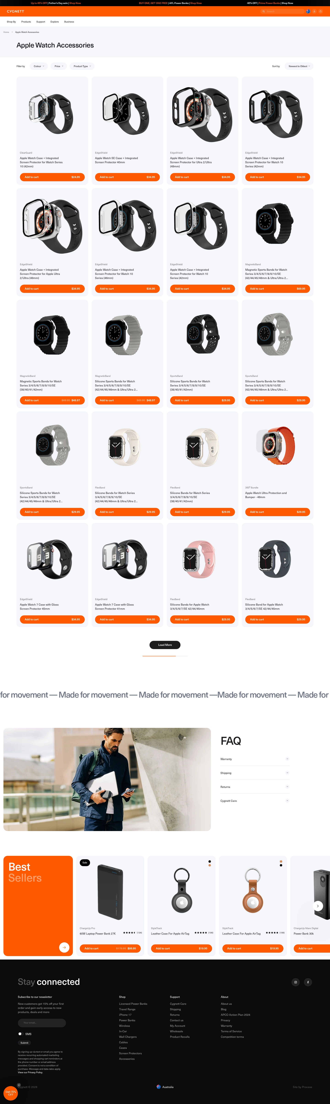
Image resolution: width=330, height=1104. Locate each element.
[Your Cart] (320, 11)
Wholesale (176, 1031)
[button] (10, 1093)
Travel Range (127, 1009)
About (224, 997)
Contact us (176, 1020)
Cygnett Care (178, 1003)
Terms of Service (231, 1031)
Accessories (127, 1059)
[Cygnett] (16, 11)
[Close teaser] (19, 1085)
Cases (123, 1048)
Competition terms (232, 1037)
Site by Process (302, 1087)
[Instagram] (296, 982)
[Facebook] (308, 982)
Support (175, 997)
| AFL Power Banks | (121, 3)
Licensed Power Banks (133, 1003)
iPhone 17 (125, 1015)
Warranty (226, 1026)
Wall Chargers (128, 1037)
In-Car (123, 1031)
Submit (24, 1042)
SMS (28, 1034)
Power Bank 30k (304, 933)
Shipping (175, 1009)
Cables (123, 1042)
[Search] (263, 11)
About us (226, 1003)
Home (6, 32)
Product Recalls (180, 1037)
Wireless (124, 1026)
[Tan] (209, 865)
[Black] (281, 865)
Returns (175, 1015)
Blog (223, 1009)
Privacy (225, 1020)
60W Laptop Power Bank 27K (98, 933)
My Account (177, 1026)
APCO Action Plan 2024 (235, 1015)
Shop (122, 997)
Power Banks (127, 1020)
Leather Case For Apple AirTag (170, 933)
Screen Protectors (130, 1053)
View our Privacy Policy (30, 1072)
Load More (165, 645)
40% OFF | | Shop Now (221, 3)
